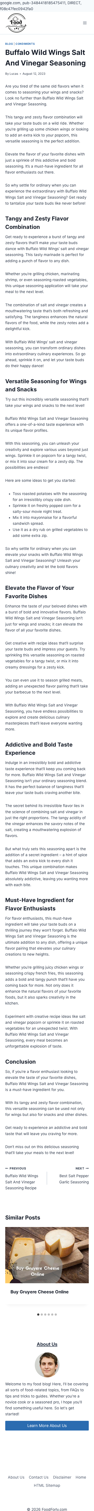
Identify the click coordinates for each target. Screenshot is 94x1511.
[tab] (38, 1314)
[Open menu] (85, 23)
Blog (9, 43)
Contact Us (39, 1477)
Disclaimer (62, 1477)
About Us (16, 1477)
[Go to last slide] (13, 1269)
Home (81, 1477)
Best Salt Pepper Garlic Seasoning (74, 1175)
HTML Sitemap (47, 1485)
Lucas (14, 73)
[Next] (81, 1269)
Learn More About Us (47, 1425)
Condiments (25, 43)
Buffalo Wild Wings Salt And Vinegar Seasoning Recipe (21, 1178)
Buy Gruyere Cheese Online (39, 1291)
